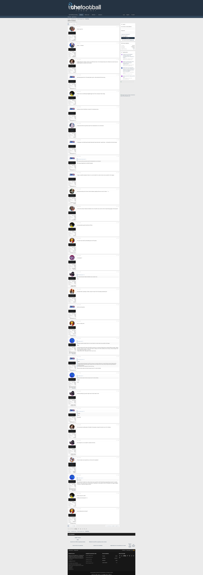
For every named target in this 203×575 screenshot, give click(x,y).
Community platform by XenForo (98, 572)
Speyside (74, 55)
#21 (118, 356)
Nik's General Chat (126, 79)
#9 (118, 156)
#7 (118, 123)
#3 (118, 59)
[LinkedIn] (75, 529)
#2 (118, 43)
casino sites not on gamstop (78, 545)
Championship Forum (89, 557)
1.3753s (104, 574)
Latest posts (125, 52)
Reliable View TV (70, 569)
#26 (118, 440)
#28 (118, 475)
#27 (118, 457)
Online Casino (70, 566)
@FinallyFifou (74, 353)
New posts (69, 16)
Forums (81, 14)
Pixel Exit (111, 572)
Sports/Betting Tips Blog (73, 14)
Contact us (124, 550)
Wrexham (74, 333)
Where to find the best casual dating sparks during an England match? (128, 62)
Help (132, 550)
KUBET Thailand (78, 537)
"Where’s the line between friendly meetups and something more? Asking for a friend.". (128, 56)
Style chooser (71, 550)
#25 (118, 424)
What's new (87, 14)
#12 (118, 206)
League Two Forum (89, 561)
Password (123, 30)
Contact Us (100, 14)
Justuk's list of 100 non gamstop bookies (77, 541)
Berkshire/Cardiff (73, 202)
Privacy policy (128, 550)
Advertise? (73, 561)
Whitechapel (70, 22)
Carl (134, 48)
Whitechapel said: (80, 274)
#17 (118, 289)
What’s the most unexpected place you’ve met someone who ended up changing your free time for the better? (129, 69)
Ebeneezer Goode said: (81, 159)
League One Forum (89, 559)
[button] (90, 15)
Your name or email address (126, 26)
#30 (118, 508)
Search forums (74, 16)
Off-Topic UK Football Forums (127, 59)
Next (74, 24)
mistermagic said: (80, 359)
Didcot (75, 39)
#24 (118, 408)
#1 (118, 26)
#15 (118, 255)
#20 (118, 338)
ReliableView (70, 567)
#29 (118, 493)
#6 (118, 106)
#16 (118, 271)
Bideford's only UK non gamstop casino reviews (98, 541)
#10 (118, 172)
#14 (118, 238)
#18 (118, 304)
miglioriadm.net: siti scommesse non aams (118, 545)
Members (93, 14)
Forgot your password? (125, 34)
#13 (118, 222)
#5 (118, 91)
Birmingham (74, 268)
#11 (118, 189)
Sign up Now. (70, 559)
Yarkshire (74, 471)
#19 (118, 321)
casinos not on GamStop (97, 545)
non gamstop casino (133, 545)
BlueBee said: (80, 341)
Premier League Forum (89, 555)
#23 (118, 391)
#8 (118, 139)
